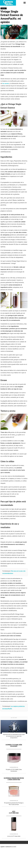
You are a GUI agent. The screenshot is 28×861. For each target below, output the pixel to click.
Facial (4, 8)
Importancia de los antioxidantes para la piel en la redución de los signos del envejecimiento (14, 736)
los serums (5, 83)
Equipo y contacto (6, 846)
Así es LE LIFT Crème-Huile (13, 836)
